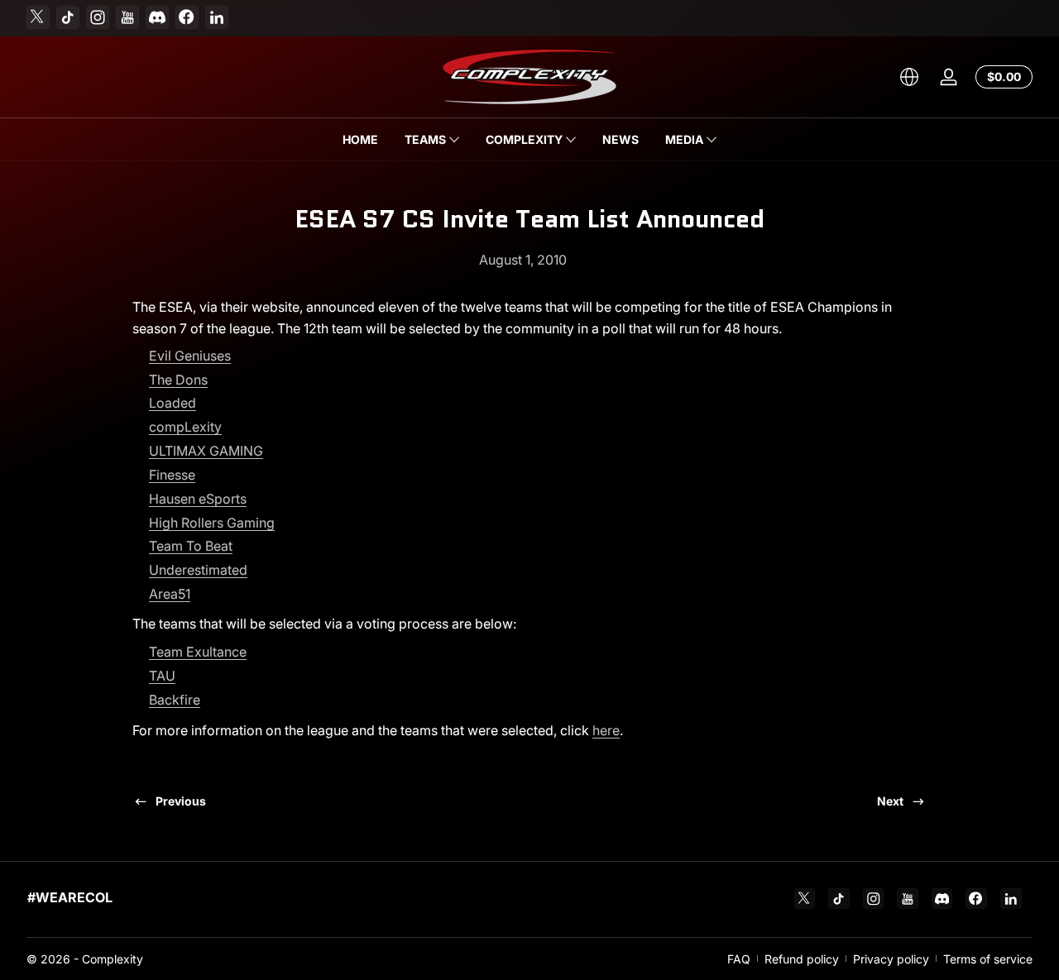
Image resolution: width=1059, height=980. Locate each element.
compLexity (185, 426)
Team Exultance (198, 651)
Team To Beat (190, 546)
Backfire (174, 699)
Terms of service (988, 959)
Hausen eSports (198, 498)
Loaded (172, 402)
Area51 (169, 594)
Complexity (112, 959)
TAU (162, 675)
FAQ (738, 959)
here (606, 730)
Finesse (172, 474)
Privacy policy (891, 959)
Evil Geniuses (190, 355)
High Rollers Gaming (212, 522)
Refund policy (801, 959)
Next (890, 801)
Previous (181, 801)
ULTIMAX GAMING (206, 450)
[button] (909, 76)
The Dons (178, 379)
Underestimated (198, 570)
